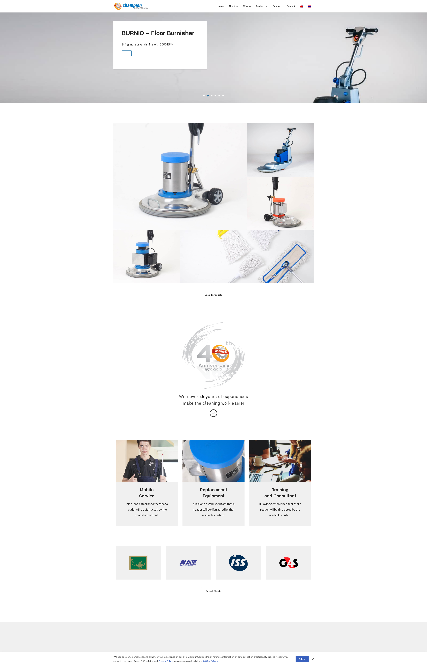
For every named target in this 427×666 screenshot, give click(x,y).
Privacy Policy (165, 661)
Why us (247, 6)
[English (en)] (302, 6)
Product (260, 6)
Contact (291, 6)
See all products (213, 295)
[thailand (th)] (310, 6)
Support (277, 6)
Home (221, 6)
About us (233, 6)
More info (180, 186)
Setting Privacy (210, 661)
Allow (302, 659)
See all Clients (213, 591)
